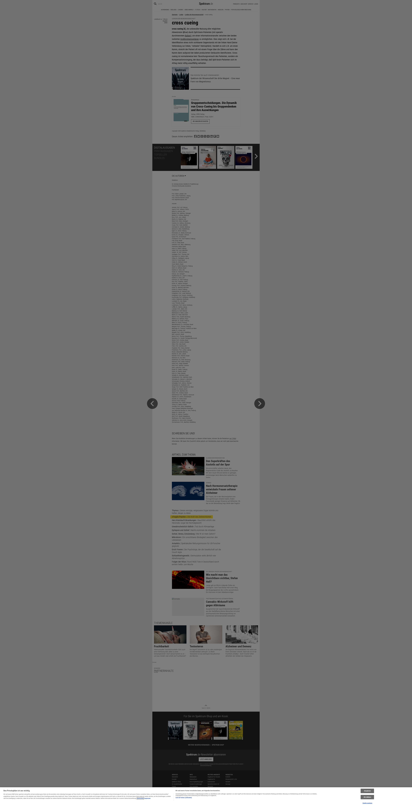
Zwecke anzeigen (367, 803)
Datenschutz (140, 798)
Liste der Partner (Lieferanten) (184, 797)
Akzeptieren (367, 791)
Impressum (147, 798)
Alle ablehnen (367, 797)
